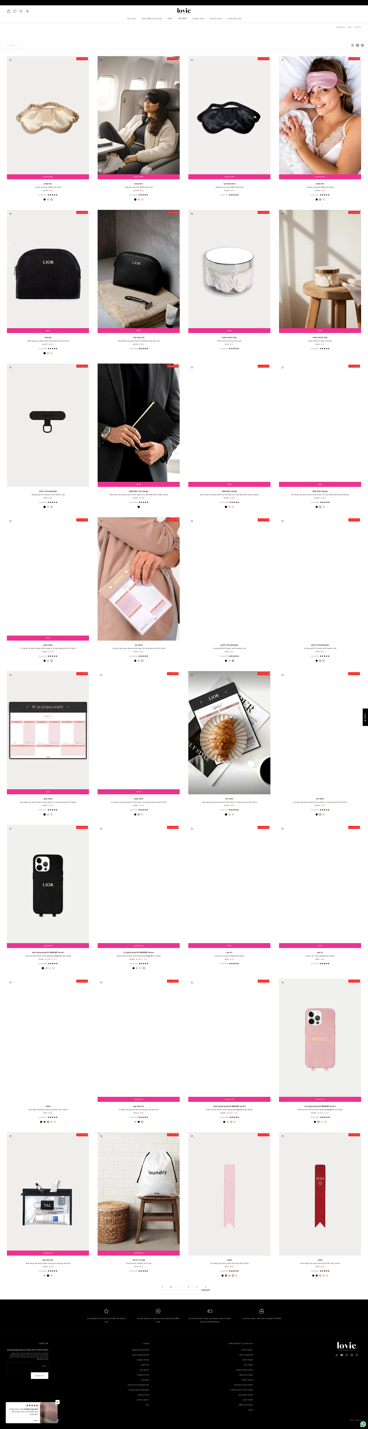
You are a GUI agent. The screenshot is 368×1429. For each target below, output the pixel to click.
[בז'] (323, 199)
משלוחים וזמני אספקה (140, 1349)
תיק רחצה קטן (138, 1106)
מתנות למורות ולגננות (244, 1369)
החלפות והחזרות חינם (140, 1354)
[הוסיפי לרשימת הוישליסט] (282, 60)
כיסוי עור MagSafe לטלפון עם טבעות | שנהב (229, 1106)
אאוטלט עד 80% (246, 1404)
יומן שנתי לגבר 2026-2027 (138, 491)
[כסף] (51, 507)
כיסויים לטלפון (247, 1349)
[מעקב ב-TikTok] (336, 1355)
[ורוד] (320, 199)
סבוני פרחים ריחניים (229, 337)
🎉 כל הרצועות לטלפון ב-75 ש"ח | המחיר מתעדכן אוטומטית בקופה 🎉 (184, 2)
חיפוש (251, 1409)
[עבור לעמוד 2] (162, 1287)
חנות (350, 27)
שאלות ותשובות (143, 1359)
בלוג (147, 1404)
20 (171, 1287)
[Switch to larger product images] (362, 45)
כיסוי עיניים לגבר (229, 183)
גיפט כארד (131, 18)
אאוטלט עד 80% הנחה (152, 18)
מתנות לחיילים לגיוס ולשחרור (241, 1389)
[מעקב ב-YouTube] (341, 1355)
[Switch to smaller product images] (357, 45)
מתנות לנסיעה (247, 1379)
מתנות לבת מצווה (246, 1374)
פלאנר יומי (138, 645)
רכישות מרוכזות (143, 1399)
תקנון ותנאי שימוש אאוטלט (139, 1389)
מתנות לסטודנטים (246, 1394)
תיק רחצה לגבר (138, 337)
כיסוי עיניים (320, 183)
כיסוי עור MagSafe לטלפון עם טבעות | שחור (48, 952)
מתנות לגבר (248, 1364)
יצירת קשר (145, 1364)
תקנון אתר (145, 1379)
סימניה (47, 1106)
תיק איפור (47, 337)
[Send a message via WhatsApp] (363, 1424)
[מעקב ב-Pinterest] (346, 1355)
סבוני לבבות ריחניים (320, 337)
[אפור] (48, 1122)
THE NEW (182, 18)
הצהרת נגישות (143, 1394)
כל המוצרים (340, 27)
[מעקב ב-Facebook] (356, 1355)
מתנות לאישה (247, 1359)
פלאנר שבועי (48, 645)
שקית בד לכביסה (138, 1260)
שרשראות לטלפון (246, 1354)
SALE (170, 18)
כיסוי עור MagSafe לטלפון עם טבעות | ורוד (320, 1106)
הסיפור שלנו (144, 1369)
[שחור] (317, 199)
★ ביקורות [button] (365, 717)
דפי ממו (320, 952)
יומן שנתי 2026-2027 (320, 491)
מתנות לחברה (247, 1399)
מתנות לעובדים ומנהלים (243, 1384)
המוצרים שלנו (216, 18)
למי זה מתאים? (143, 1374)
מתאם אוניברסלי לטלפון (48, 491)
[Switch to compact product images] (352, 45)
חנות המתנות (198, 18)
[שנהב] (140, 968)
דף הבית (358, 27)
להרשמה (39, 1375)
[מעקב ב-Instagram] (351, 1355)
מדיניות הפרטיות (42, 1358)
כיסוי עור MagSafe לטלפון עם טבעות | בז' (138, 952)
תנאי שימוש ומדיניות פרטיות (138, 1384)
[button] (57, 1402)
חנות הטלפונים (234, 18)
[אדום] (44, 1122)
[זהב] (48, 507)
